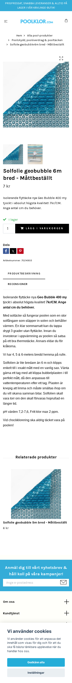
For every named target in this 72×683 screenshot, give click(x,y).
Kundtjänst (11, 613)
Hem (19, 35)
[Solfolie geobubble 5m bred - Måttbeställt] (36, 494)
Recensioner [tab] (18, 284)
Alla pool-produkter (40, 35)
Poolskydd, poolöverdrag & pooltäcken (37, 40)
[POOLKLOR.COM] (37, 21)
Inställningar (36, 672)
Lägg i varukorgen (45, 228)
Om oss (9, 602)
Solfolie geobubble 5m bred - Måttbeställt (35, 522)
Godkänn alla (36, 662)
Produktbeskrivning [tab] (24, 273)
